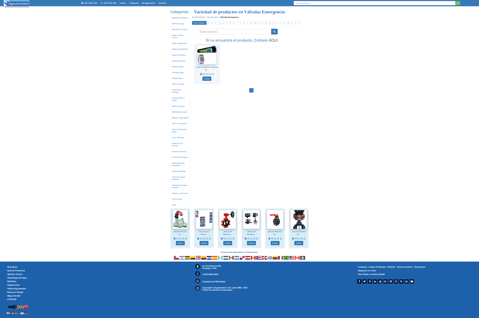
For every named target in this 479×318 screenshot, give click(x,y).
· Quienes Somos (14, 274)
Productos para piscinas (177, 144)
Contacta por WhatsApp (213, 282)
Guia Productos (198, 17)
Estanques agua (178, 72)
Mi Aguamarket (148, 3)
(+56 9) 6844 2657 (210, 274)
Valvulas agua (177, 199)
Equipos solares (177, 66)
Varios (174, 205)
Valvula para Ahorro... (204, 232)
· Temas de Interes (404, 267)
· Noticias (390, 267)
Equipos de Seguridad (180, 49)
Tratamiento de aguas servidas (179, 186)
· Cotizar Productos (376, 267)
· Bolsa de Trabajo (14, 292)
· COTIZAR (11, 299)
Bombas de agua (178, 23)
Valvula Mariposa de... (275, 232)
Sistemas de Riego (179, 171)
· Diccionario (419, 267)
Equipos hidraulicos (179, 55)
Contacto (162, 3)
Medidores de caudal (179, 112)
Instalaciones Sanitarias (176, 91)
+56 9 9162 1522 (109, 3)
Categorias (134, 3)
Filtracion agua (177, 78)
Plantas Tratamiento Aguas (179, 130)
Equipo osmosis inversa (177, 36)
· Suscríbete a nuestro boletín (371, 274)
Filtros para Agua (178, 84)
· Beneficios (11, 267)
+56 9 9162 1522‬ (90, 3)
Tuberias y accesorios (180, 193)
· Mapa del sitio (13, 296)
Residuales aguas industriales (178, 164)
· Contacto (362, 267)
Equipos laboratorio (179, 61)
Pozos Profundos (178, 137)
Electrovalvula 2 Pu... (180, 232)
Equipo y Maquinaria (179, 43)
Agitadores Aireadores (180, 17)
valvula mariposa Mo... (299, 232)
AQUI (273, 40)
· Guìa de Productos (15, 271)
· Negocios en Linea (366, 271)
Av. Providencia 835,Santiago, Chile (211, 267)
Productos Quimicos (179, 151)
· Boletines (11, 281)
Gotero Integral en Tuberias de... (207, 68)
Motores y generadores (180, 117)
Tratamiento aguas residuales (178, 178)
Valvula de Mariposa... (227, 232)
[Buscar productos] (274, 31)
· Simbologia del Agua (16, 278)
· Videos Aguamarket (16, 289)
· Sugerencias (12, 285)
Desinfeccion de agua (179, 29)
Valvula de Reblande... (251, 232)
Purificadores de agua (180, 157)
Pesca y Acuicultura (179, 123)
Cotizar (123, 3)
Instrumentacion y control (178, 99)
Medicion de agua (178, 106)
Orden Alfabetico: (199, 23)
